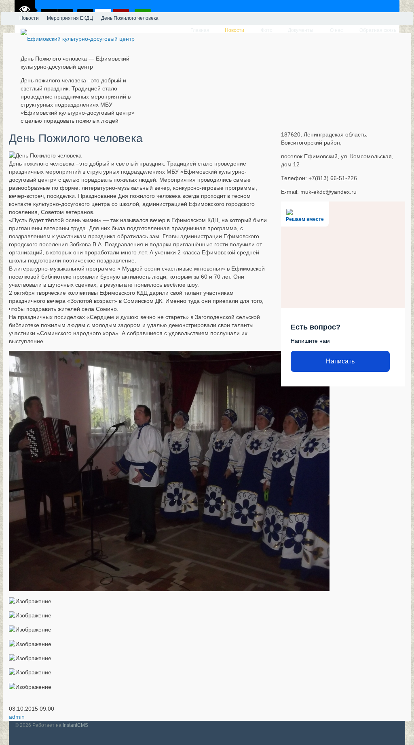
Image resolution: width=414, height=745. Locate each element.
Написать (340, 361)
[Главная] (8, 18)
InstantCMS (75, 725)
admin (17, 717)
